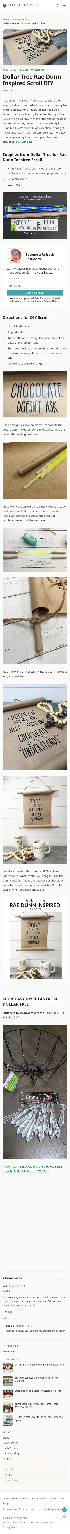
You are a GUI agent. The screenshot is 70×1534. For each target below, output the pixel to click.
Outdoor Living (11, 1453)
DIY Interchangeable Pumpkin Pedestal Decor (40, 1364)
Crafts (6, 1437)
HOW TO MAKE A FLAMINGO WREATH (26, 1171)
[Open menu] (64, 5)
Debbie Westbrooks (33, 69)
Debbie (10, 1325)
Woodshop (11, 1480)
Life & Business (11, 1448)
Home (6, 19)
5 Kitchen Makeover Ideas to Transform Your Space (39, 1418)
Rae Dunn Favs (23, 142)
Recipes (7, 1458)
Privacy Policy (10, 1527)
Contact (34, 1522)
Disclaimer (46, 1522)
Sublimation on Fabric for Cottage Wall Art (38, 1390)
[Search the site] (57, 5)
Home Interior (20, 19)
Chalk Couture (19, 1522)
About (6, 1522)
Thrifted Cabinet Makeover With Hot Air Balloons (36, 1379)
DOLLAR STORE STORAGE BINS (44, 1166)
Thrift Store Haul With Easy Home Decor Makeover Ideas (36, 1405)
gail (5, 1286)
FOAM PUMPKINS (13, 1166)
